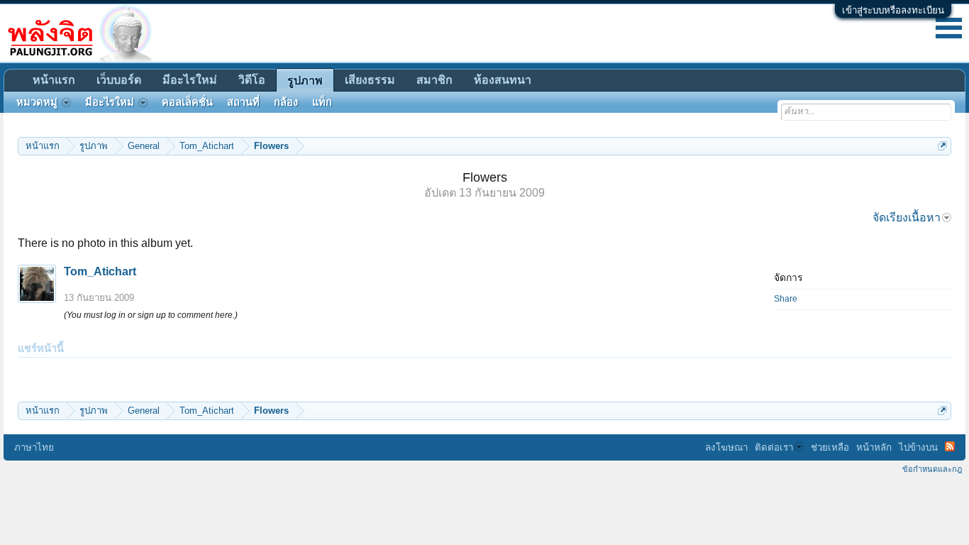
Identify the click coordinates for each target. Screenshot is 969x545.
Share (785, 299)
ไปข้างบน (918, 447)
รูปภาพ (305, 81)
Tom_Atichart (100, 271)
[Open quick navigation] (942, 145)
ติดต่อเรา (774, 447)
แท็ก (322, 102)
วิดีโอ (251, 80)
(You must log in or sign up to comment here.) (151, 315)
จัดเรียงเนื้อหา (907, 217)
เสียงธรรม (370, 80)
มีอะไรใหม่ (189, 80)
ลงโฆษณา (726, 447)
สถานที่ (243, 102)
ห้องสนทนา (502, 80)
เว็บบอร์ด (118, 80)
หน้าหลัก (874, 447)
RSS (950, 446)
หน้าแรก (54, 80)
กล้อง (286, 102)
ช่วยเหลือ (830, 447)
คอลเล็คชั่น (187, 102)
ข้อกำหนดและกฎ (932, 469)
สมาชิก (434, 80)
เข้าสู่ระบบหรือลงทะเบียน (893, 10)
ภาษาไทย (34, 447)
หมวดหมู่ (36, 102)
